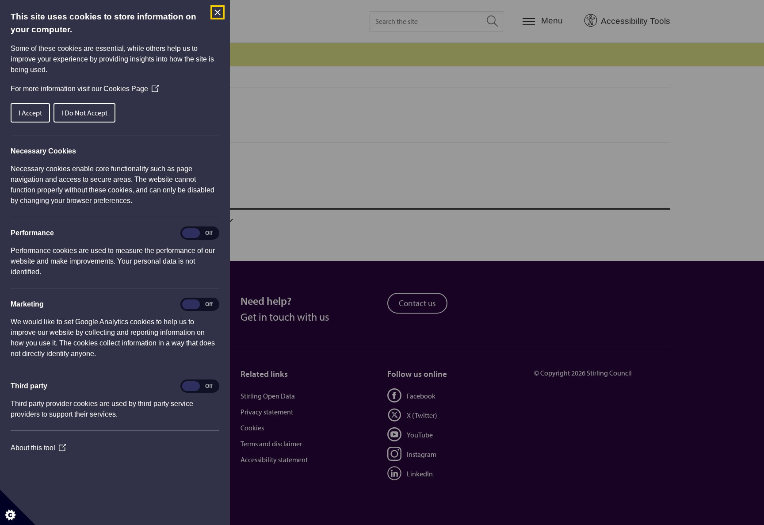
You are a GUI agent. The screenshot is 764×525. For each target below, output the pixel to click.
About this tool (38, 448)
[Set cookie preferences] (17, 507)
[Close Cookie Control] (217, 12)
